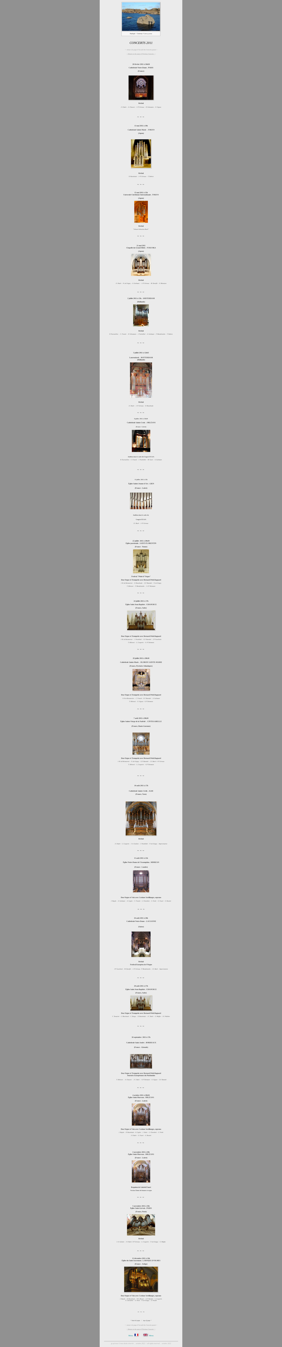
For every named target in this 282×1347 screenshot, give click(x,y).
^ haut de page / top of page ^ (141, 1320)
